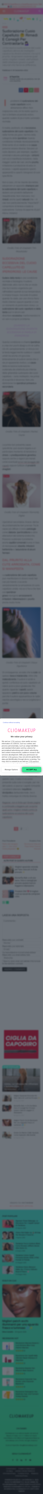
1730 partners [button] (16, 741)
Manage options (11, 770)
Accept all (31, 770)
